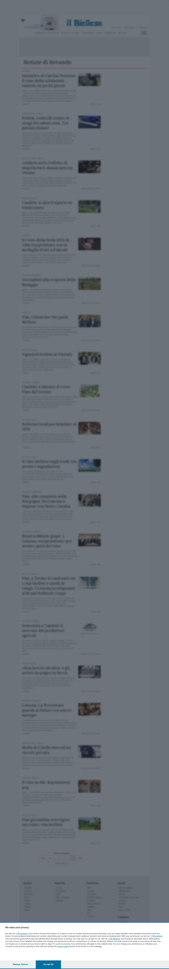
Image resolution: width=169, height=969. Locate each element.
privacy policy (63, 946)
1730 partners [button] (22, 933)
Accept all (48, 964)
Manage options (20, 964)
